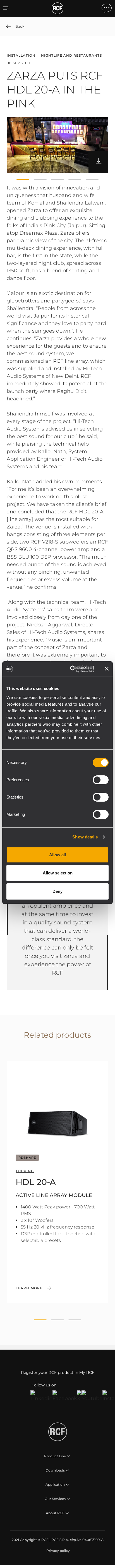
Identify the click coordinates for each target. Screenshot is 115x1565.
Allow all (57, 854)
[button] (22, 179)
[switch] (101, 779)
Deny (57, 891)
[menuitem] (57, 1550)
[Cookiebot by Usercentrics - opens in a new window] (71, 669)
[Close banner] (107, 669)
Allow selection (58, 873)
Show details (85, 837)
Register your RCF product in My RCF (57, 1372)
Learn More (29, 1288)
